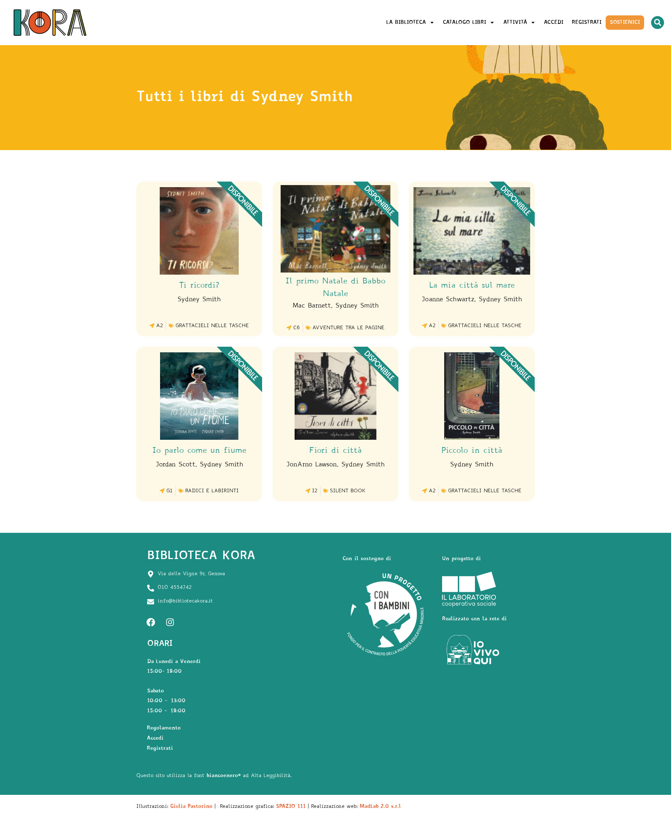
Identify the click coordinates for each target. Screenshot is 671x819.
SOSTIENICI (625, 22)
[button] (657, 22)
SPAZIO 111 (291, 806)
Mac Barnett (312, 306)
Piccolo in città (471, 451)
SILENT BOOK (348, 491)
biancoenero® (224, 775)
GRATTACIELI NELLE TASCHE (212, 326)
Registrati (586, 22)
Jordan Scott (175, 465)
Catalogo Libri (464, 22)
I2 (314, 491)
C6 (296, 328)
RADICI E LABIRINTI (212, 491)
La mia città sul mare (472, 286)
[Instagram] (170, 622)
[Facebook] (150, 622)
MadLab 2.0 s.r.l (380, 806)
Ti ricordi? (199, 286)
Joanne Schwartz (447, 300)
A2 (159, 326)
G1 (169, 491)
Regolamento (164, 728)
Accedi (553, 22)
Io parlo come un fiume (199, 451)
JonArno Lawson (311, 465)
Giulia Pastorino (191, 806)
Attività (515, 22)
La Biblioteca (406, 22)
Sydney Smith (199, 300)
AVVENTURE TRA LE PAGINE (348, 328)
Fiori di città (335, 451)
